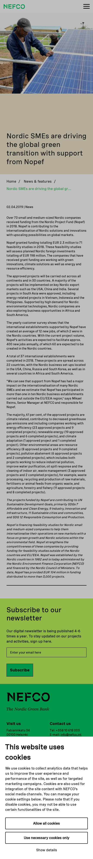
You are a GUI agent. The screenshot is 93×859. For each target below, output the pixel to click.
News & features (38, 181)
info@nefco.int (71, 734)
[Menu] (86, 6)
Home (11, 181)
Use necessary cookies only (46, 838)
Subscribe (20, 670)
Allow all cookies (46, 823)
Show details (46, 850)
